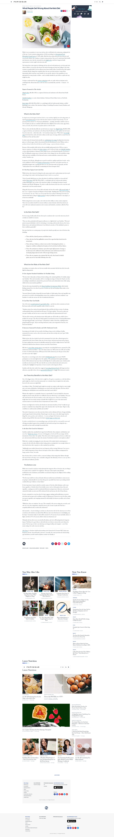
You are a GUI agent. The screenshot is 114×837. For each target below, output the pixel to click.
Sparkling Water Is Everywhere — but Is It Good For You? (30, 758)
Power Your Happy (37, 784)
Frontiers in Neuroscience (43, 162)
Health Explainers (34, 548)
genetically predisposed (46, 370)
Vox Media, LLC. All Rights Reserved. (47, 799)
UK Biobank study (50, 357)
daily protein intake (63, 189)
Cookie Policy (26, 797)
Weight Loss (25, 548)
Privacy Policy (26, 790)
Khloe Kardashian (76, 704)
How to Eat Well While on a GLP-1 (53, 696)
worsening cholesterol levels (52, 368)
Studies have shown (32, 434)
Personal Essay (44, 755)
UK (44, 784)
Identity (60, 755)
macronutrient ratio (30, 119)
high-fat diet (49, 60)
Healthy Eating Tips (49, 694)
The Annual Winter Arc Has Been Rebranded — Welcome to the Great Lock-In (80, 723)
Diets (47, 548)
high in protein (41, 195)
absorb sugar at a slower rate (53, 418)
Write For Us (26, 784)
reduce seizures (43, 149)
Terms (25, 789)
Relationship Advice (27, 727)
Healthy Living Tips (76, 720)
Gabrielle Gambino (26, 98)
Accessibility (26, 786)
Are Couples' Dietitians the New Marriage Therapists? (36, 730)
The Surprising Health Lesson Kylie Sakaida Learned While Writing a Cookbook (66, 759)
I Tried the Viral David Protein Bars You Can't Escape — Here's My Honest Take (81, 733)
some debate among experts (35, 347)
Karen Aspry (25, 103)
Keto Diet (42, 548)
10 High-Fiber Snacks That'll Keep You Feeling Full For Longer (81, 715)
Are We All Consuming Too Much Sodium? (82, 758)
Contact (25, 792)
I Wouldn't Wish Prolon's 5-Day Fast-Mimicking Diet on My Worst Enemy (47, 759)
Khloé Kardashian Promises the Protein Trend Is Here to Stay (79, 707)
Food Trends (25, 694)
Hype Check (74, 729)
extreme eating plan (42, 80)
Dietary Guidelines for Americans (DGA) (51, 286)
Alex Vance (30, 12)
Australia (45, 786)
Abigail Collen (25, 92)
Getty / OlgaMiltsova (31, 538)
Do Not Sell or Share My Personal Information (28, 795)
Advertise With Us (27, 787)
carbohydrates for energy (51, 140)
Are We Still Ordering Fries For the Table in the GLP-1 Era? (31, 697)
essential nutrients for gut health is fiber (40, 304)
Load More (57, 775)
